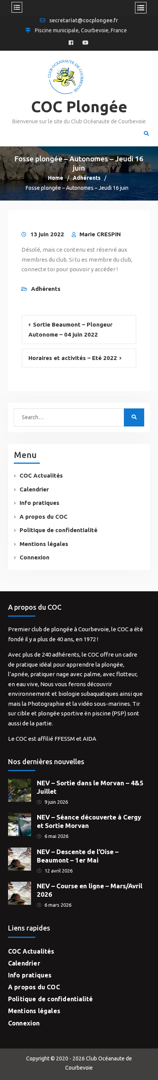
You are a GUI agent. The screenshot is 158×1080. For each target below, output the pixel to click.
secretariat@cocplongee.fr (83, 20)
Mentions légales (44, 544)
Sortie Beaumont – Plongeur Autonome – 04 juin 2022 (70, 329)
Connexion (34, 557)
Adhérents (46, 288)
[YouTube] (85, 43)
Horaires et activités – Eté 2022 (72, 358)
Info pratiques (39, 502)
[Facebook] (71, 43)
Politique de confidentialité (58, 530)
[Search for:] (70, 417)
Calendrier (34, 489)
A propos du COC (43, 516)
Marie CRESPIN (100, 234)
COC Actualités (41, 475)
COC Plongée (79, 106)
